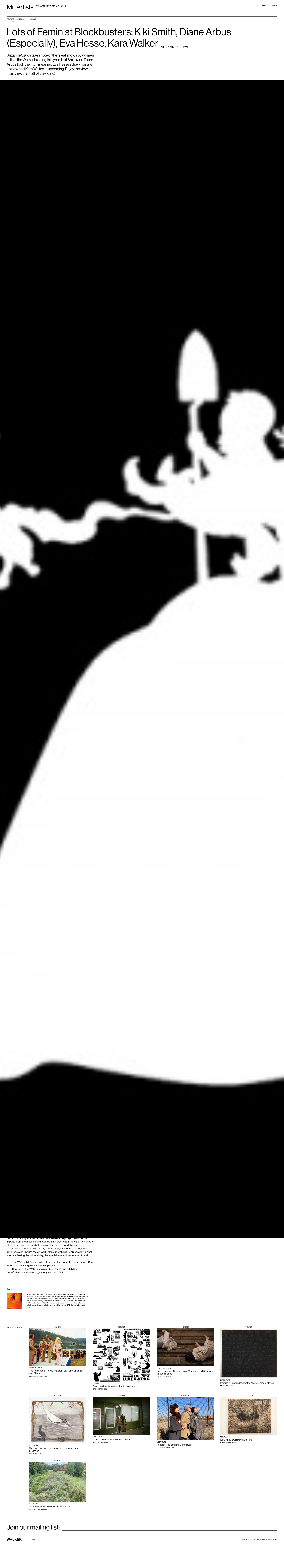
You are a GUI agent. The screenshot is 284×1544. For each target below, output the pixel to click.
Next (213, 438)
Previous (71, 438)
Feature (10, 19)
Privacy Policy (262, 1539)
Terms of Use (272, 1539)
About (33, 1539)
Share (33, 19)
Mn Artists (20, 7)
